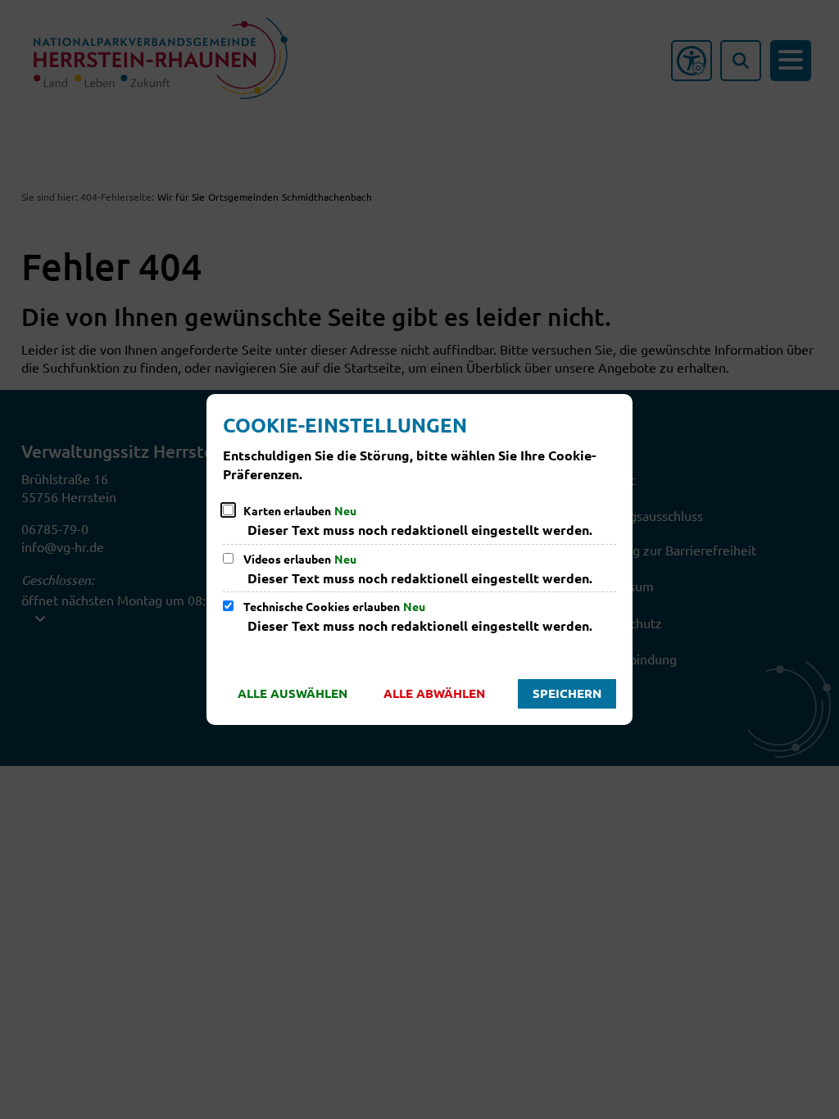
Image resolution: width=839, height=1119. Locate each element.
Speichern (567, 693)
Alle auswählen (292, 693)
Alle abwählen (434, 693)
